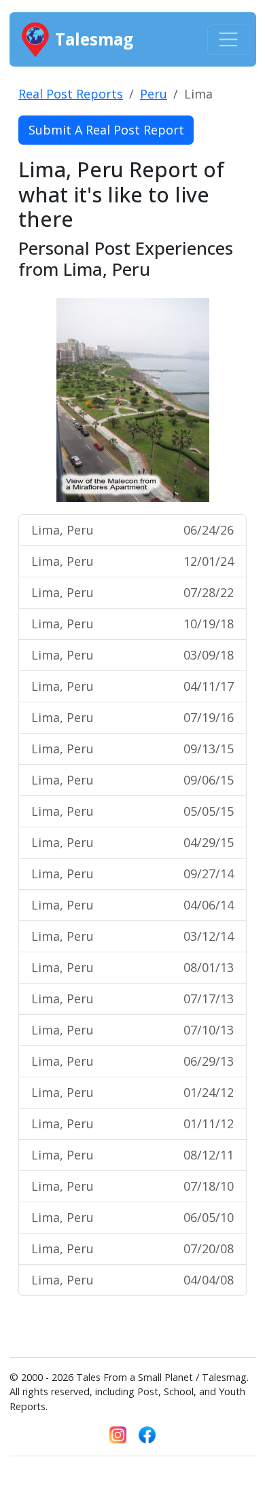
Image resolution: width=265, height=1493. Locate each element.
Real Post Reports (70, 94)
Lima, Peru (132, 530)
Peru (153, 94)
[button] (35, 400)
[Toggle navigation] (228, 39)
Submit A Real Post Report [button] (106, 130)
